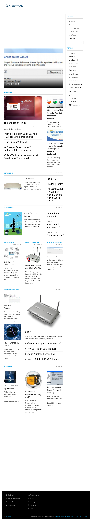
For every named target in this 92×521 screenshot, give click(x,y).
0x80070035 (12, 84)
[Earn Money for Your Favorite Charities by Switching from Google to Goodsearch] (55, 135)
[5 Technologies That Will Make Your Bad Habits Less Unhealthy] (55, 102)
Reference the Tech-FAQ (62, 516)
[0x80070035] (33, 68)
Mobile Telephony (32, 242)
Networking (8, 173)
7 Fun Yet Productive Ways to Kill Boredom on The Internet (21, 157)
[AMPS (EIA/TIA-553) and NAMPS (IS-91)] (33, 255)
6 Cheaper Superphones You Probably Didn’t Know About (18, 149)
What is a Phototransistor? (55, 234)
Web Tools (72, 35)
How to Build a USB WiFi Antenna (44, 359)
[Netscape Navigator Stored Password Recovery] (55, 378)
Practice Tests (73, 31)
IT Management (9, 242)
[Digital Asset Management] (12, 253)
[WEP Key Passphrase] (12, 298)
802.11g (52, 178)
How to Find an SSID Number (41, 348)
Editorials (8, 92)
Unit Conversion (74, 28)
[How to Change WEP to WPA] (12, 332)
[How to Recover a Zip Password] (12, 377)
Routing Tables (55, 184)
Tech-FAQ (8, 516)
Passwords (8, 367)
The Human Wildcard (16, 142)
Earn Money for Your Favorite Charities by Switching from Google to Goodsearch (55, 148)
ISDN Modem (29, 178)
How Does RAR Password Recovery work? (33, 394)
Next (56, 68)
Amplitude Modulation (53, 215)
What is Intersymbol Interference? (53, 224)
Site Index (72, 38)
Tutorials (72, 25)
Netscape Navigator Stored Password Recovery (55, 390)
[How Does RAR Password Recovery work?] (33, 380)
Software (72, 21)
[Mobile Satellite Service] (13, 223)
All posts (59, 92)
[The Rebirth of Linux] (23, 108)
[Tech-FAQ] (14, 5)
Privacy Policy (76, 516)
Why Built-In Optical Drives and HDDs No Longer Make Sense (20, 135)
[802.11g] (44, 312)
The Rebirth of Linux (15, 122)
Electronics (8, 208)
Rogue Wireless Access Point (42, 354)
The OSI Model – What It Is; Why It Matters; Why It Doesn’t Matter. (55, 195)
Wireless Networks (11, 289)
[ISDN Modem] (13, 186)
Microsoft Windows (54, 242)
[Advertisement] (44, 10)
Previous (10, 68)
